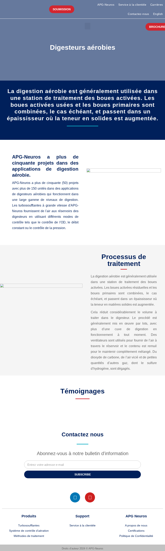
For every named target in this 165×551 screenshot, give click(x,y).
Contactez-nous (138, 14)
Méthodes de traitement (29, 536)
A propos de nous (136, 525)
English (158, 14)
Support (82, 516)
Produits (29, 516)
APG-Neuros (105, 4)
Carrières (156, 4)
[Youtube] (90, 497)
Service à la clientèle (132, 4)
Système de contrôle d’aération (29, 530)
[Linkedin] (75, 497)
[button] (87, 26)
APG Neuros (136, 516)
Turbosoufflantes (28, 525)
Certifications (136, 530)
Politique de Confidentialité (136, 536)
